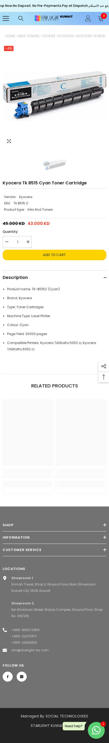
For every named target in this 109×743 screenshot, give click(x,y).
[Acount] (88, 18)
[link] (28, 476)
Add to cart (54, 255)
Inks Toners (28, 35)
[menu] (6, 18)
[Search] (21, 18)
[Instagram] (22, 677)
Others (48, 35)
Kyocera (66, 35)
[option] (54, 96)
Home (10, 35)
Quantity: (10, 231)
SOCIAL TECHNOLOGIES (67, 716)
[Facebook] (8, 677)
